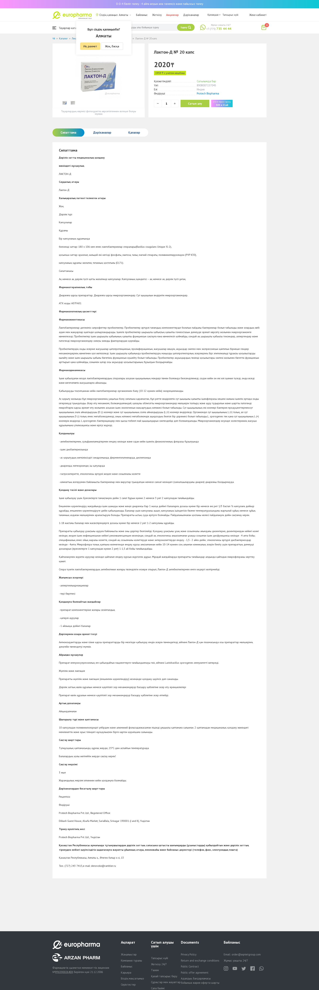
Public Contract (190, 966)
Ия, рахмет (90, 46)
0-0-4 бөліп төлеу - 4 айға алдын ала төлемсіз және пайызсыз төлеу (159, 4)
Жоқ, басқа (112, 46)
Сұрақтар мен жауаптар (166, 982)
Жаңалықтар (129, 954)
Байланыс (142, 15)
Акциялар (172, 15)
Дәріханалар (191, 15)
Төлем (155, 970)
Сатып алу (195, 103)
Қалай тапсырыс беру (164, 976)
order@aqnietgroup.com (246, 954)
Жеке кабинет (258, 15)
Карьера (126, 972)
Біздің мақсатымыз (132, 978)
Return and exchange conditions (200, 960)
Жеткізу (157, 15)
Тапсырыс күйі (230, 14)
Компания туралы (131, 960)
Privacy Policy (188, 954)
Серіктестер (128, 984)
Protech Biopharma (208, 93)
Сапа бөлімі (157, 988)
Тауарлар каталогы (70, 28)
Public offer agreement (194, 972)
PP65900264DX (64, 972)
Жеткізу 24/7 (159, 964)
